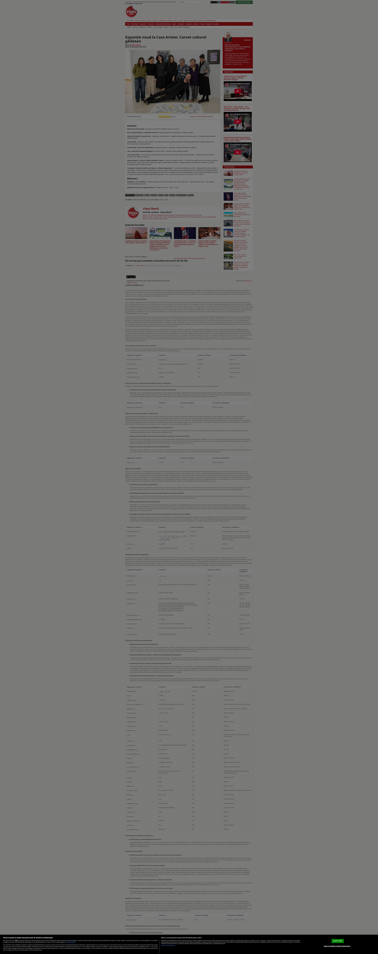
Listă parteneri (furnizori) (168, 945)
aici (150, 946)
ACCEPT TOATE (337, 941)
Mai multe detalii (70, 942)
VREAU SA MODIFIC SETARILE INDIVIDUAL (337, 946)
